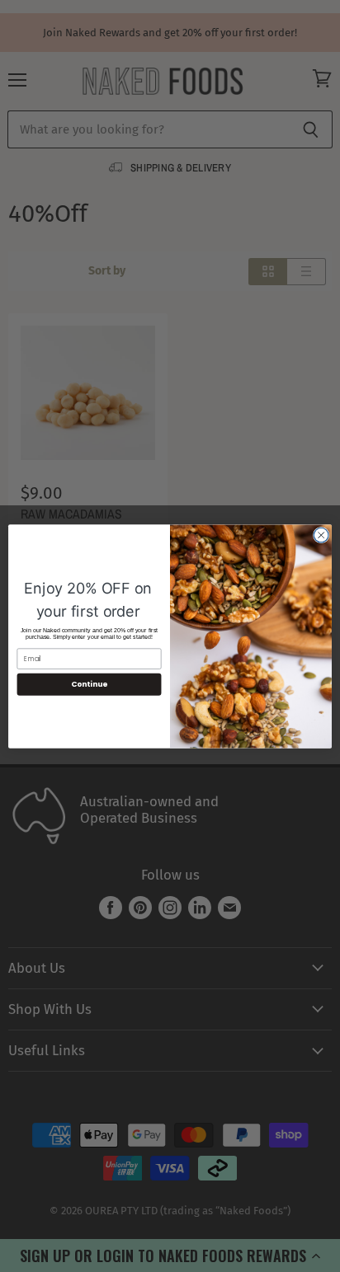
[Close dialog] (321, 535)
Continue (89, 683)
